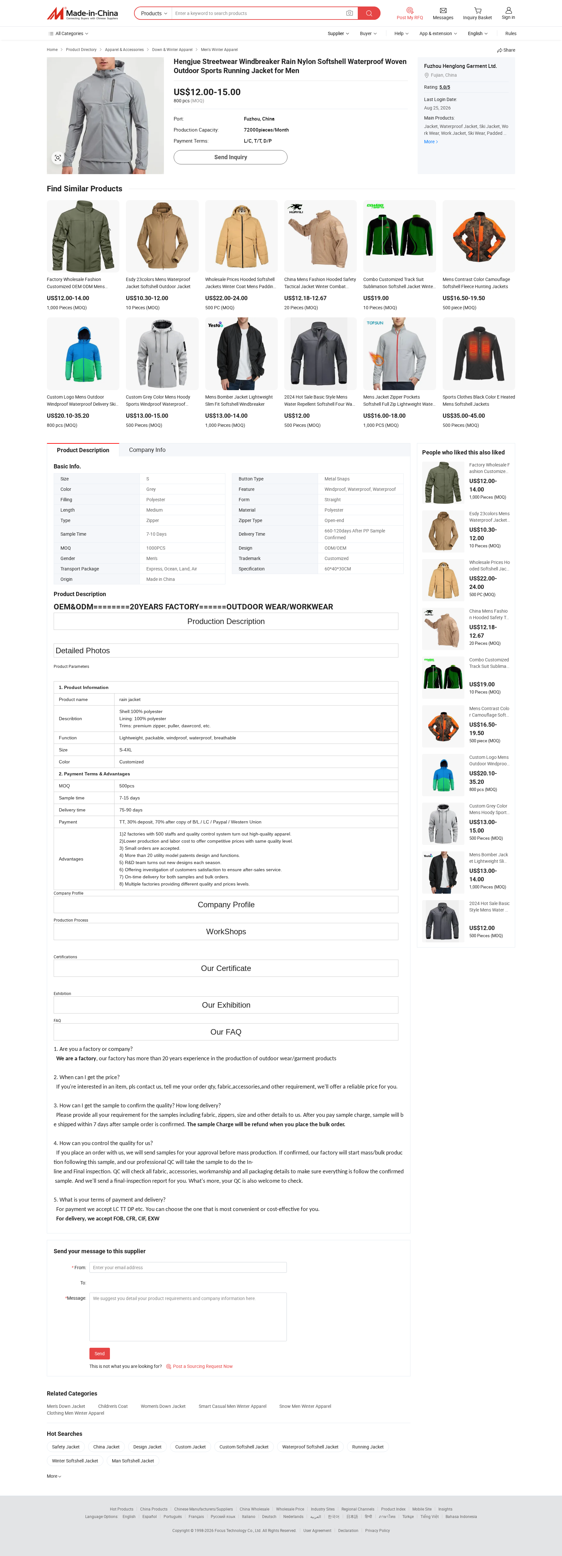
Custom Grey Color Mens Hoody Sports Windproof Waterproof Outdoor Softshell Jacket (489, 809)
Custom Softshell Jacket (244, 1447)
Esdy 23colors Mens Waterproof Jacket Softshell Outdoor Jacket (489, 516)
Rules (510, 33)
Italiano (248, 1516)
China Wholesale (254, 1508)
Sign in (508, 17)
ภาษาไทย (387, 1516)
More (429, 141)
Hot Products (121, 1508)
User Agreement (317, 1530)
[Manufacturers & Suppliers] (82, 13)
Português (173, 1516)
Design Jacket (147, 1447)
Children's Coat (113, 1406)
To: (83, 1283)
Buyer (366, 33)
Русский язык (223, 1516)
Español (149, 1516)
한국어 (334, 1516)
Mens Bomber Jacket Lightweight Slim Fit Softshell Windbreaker (488, 857)
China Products (153, 1508)
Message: (75, 1298)
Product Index (393, 1508)
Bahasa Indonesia (461, 1516)
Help (399, 33)
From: (79, 1267)
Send (100, 1353)
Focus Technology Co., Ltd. (238, 1530)
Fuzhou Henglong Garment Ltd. (460, 66)
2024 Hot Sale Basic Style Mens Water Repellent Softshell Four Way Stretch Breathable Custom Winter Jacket (489, 906)
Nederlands (293, 1516)
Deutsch (269, 1516)
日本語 (352, 1516)
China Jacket (106, 1447)
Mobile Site (422, 1508)
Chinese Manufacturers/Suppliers (203, 1508)
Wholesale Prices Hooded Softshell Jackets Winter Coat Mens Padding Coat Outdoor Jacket (489, 565)
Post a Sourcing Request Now (199, 1366)
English (129, 1516)
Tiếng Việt (430, 1516)
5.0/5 (444, 87)
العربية (315, 1516)
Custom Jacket (190, 1447)
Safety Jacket (66, 1447)
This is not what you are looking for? (125, 1366)
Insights (445, 1508)
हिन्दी (368, 1516)
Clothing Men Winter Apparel (75, 1413)
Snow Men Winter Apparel (305, 1406)
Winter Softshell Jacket (75, 1461)
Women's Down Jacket (163, 1406)
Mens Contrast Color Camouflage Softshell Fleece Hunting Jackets (489, 711)
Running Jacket (368, 1447)
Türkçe (408, 1516)
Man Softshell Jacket (133, 1461)
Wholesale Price (290, 1508)
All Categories (69, 33)
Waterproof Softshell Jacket (310, 1447)
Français (196, 1516)
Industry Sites (323, 1508)
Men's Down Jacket (66, 1406)
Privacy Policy (377, 1530)
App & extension (436, 33)
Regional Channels (357, 1508)
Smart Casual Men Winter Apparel (232, 1406)
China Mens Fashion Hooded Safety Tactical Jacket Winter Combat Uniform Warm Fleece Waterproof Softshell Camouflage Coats (489, 614)
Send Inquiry (230, 157)
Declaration (348, 1530)
